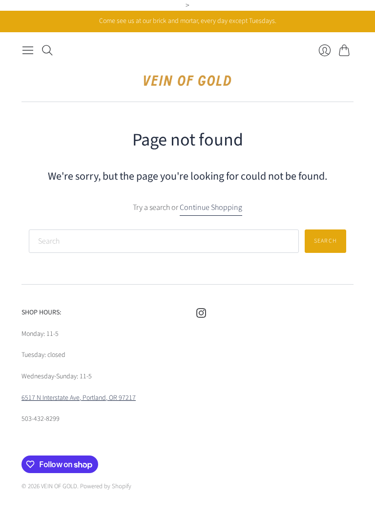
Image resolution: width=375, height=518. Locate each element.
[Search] (47, 50)
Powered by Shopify (105, 486)
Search (325, 241)
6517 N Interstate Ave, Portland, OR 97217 (78, 398)
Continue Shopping (211, 207)
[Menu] (28, 50)
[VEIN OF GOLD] (187, 80)
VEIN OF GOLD (59, 486)
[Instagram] (201, 315)
